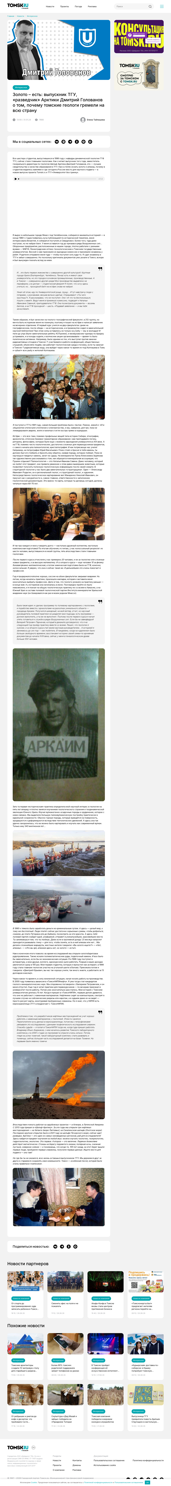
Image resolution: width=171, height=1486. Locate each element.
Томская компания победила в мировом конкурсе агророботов (103, 1419)
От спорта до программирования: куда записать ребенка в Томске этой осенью (24, 1306)
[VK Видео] (63, 142)
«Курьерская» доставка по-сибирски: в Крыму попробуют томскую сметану (145, 1368)
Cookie (34, 1482)
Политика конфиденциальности (148, 1460)
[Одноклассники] (77, 142)
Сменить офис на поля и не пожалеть (64, 1304)
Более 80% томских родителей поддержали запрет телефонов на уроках (65, 1368)
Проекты (64, 6)
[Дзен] (83, 142)
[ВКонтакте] (57, 142)
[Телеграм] (70, 142)
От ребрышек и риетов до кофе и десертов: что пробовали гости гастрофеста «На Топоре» (24, 1419)
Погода (78, 6)
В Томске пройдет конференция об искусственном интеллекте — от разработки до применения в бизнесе (105, 1368)
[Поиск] (150, 6)
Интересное (32, 16)
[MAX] (90, 142)
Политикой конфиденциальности (98, 1482)
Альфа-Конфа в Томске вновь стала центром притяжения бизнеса (103, 1306)
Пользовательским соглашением (129, 1482)
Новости (50, 6)
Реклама (92, 6)
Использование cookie (105, 1465)
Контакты (77, 1460)
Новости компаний (21, 1298)
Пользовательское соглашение (109, 1460)
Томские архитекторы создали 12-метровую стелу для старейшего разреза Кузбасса (25, 1368)
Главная (10, 16)
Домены (77, 1465)
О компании (59, 1470)
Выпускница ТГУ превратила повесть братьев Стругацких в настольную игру (146, 1419)
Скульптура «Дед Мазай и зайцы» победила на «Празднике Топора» (64, 1419)
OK (147, 1482)
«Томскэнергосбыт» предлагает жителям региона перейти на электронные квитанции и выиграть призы (144, 1306)
